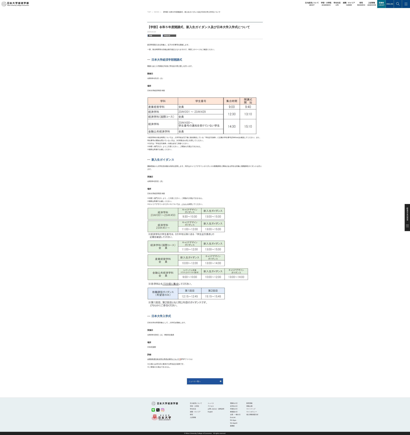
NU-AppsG (233, 423)
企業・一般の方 (235, 414)
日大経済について (196, 403)
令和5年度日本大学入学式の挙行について (163, 359)
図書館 (232, 426)
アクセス (211, 406)
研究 (191, 414)
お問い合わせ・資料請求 (216, 409)
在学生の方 (234, 406)
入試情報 (193, 417)
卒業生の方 (234, 409)
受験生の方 (234, 403)
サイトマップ (250, 409)
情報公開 (249, 406)
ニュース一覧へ (195, 381)
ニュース (211, 403)
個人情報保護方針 (252, 414)
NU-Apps (233, 420)
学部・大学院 (194, 406)
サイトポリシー (251, 412)
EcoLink (232, 417)
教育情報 (249, 403)
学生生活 (167, 35)
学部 (150, 35)
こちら (184, 204)
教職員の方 (234, 412)
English (210, 412)
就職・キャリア (195, 412)
